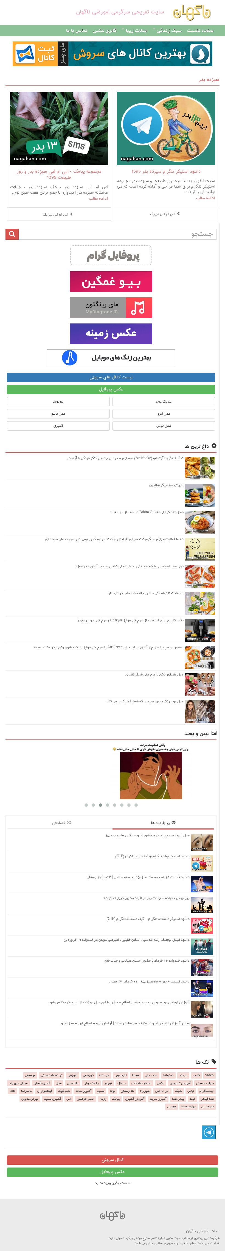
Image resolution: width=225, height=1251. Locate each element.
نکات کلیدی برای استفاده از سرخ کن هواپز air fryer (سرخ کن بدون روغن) (131, 620)
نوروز (108, 1083)
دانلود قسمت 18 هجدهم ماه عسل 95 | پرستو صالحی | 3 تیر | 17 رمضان (138, 877)
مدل (58, 1083)
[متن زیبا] (111, 281)
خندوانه (168, 1075)
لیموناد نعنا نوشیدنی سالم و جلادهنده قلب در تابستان (146, 593)
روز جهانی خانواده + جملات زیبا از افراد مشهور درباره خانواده (147, 898)
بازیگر (183, 1075)
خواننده (104, 1075)
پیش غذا (178, 1099)
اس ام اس (162, 1091)
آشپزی (58, 426)
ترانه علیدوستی (51, 1075)
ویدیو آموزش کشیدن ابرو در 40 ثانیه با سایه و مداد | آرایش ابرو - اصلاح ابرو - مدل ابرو (125, 1023)
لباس (190, 1091)
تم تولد (58, 401)
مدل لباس (163, 426)
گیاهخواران (44, 1091)
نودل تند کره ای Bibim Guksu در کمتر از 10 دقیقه (147, 512)
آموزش (72, 1075)
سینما (135, 1075)
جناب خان (151, 1075)
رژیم (103, 1099)
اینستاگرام (206, 1091)
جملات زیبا (136, 30)
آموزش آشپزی (134, 1099)
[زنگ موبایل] (111, 307)
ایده (192, 1099)
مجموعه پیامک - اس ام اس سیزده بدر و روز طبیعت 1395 (59, 174)
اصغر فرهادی (85, 1099)
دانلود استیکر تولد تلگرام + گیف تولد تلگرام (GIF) (152, 856)
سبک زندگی (169, 30)
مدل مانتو (58, 414)
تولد (112, 1091)
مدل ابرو (164, 414)
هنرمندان (207, 1106)
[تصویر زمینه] (111, 333)
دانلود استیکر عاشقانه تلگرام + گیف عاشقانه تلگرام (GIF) (148, 919)
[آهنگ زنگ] (111, 358)
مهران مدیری (29, 1099)
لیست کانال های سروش (111, 377)
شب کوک (64, 1091)
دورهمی (88, 1075)
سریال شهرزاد (18, 1083)
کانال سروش (113, 1160)
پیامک (116, 1099)
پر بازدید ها (161, 823)
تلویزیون (120, 1075)
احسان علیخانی (141, 1083)
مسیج (100, 1091)
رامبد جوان (91, 1083)
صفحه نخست (200, 30)
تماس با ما (76, 30)
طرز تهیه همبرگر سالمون (166, 485)
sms (12, 1091)
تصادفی (59, 823)
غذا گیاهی (207, 1099)
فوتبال (171, 1106)
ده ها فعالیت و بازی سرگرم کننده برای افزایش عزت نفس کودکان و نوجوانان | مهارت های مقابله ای (114, 539)
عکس (160, 1083)
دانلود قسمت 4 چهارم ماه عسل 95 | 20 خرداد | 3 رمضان (149, 981)
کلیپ (196, 1075)
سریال (121, 1083)
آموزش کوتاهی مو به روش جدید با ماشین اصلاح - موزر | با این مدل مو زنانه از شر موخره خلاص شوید (118, 1002)
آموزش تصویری (180, 1083)
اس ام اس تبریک (162, 214)
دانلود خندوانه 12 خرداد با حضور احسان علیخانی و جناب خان (147, 961)
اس (68, 1099)
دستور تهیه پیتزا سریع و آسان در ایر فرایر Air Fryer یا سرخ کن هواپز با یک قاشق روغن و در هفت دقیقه (109, 647)
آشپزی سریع (158, 1099)
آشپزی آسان (42, 1083)
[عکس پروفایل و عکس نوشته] (111, 255)
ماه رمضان (127, 1091)
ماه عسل (72, 1083)
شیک (178, 1091)
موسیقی (30, 1075)
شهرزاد (145, 1091)
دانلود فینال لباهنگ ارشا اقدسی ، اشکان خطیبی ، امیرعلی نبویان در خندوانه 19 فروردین (127, 940)
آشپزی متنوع (52, 1099)
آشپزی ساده (83, 1091)
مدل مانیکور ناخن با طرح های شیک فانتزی (154, 674)
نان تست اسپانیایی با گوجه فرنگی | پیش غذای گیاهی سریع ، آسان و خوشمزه (130, 566)
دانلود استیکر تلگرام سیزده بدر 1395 (166, 171)
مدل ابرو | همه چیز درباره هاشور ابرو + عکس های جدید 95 (147, 835)
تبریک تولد (164, 401)
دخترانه (26, 1091)
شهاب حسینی (205, 1083)
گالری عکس (104, 30)
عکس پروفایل (111, 389)
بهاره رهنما (188, 1106)
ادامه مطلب (205, 198)
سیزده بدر (209, 80)
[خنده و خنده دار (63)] (110, 771)
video (209, 1075)
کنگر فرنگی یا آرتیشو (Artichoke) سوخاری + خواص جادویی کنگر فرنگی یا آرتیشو (125, 458)
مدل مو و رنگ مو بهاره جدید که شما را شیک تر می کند (145, 701)
